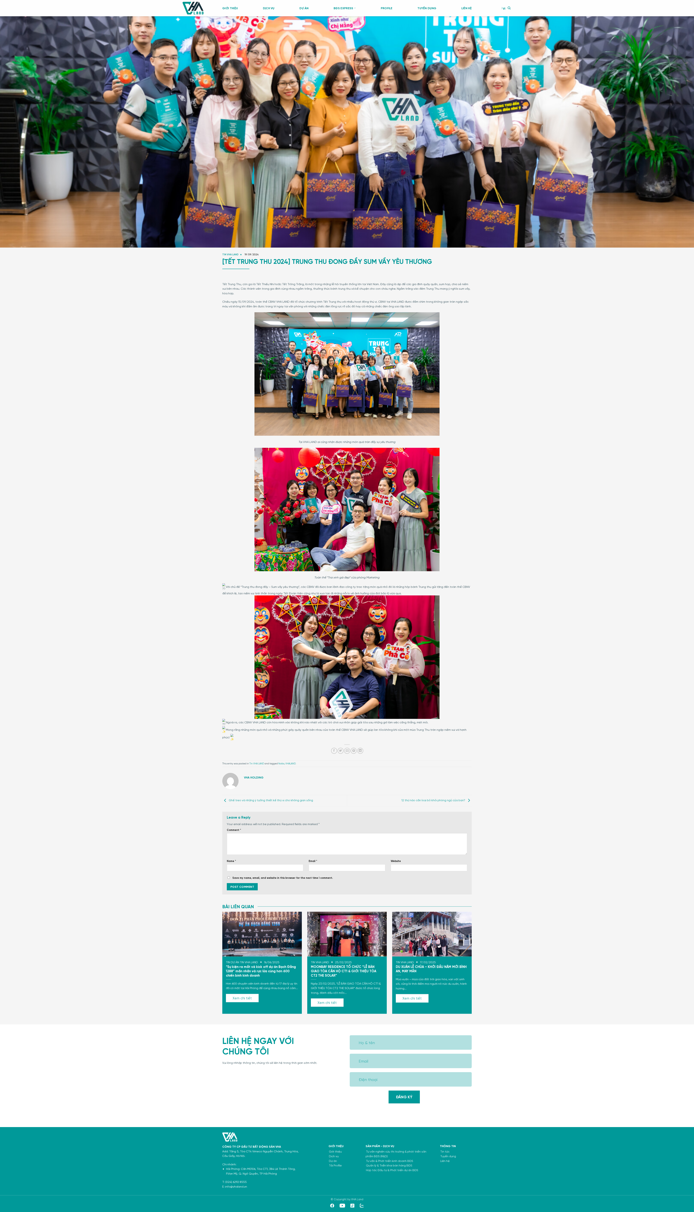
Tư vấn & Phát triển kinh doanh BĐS (389, 1161)
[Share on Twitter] (341, 751)
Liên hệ (466, 8)
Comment (234, 830)
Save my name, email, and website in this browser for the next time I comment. (282, 877)
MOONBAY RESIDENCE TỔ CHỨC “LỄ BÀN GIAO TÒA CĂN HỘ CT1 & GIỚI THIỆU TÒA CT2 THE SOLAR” (343, 970)
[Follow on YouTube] (342, 1206)
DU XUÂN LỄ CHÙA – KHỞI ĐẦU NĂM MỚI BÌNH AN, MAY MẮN (431, 968)
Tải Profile (335, 1165)
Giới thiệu (230, 8)
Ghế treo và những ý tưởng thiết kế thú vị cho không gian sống (270, 800)
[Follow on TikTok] (352, 1206)
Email (313, 861)
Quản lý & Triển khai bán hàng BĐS (389, 1165)
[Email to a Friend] (347, 751)
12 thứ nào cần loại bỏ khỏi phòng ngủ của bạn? (433, 800)
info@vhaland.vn (236, 1186)
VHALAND (290, 763)
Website (396, 861)
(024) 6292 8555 (236, 1182)
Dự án (304, 8)
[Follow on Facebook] (332, 1206)
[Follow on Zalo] (362, 1206)
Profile (387, 8)
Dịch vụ (269, 8)
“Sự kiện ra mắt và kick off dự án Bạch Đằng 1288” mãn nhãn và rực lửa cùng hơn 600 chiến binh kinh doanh (261, 970)
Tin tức (444, 1151)
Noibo (281, 763)
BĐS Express (343, 8)
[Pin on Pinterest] (354, 751)
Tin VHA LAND (230, 254)
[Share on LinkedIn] (360, 751)
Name (231, 861)
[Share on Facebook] (334, 751)
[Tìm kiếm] (509, 8)
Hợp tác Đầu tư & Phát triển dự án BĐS (392, 1170)
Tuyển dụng (426, 8)
